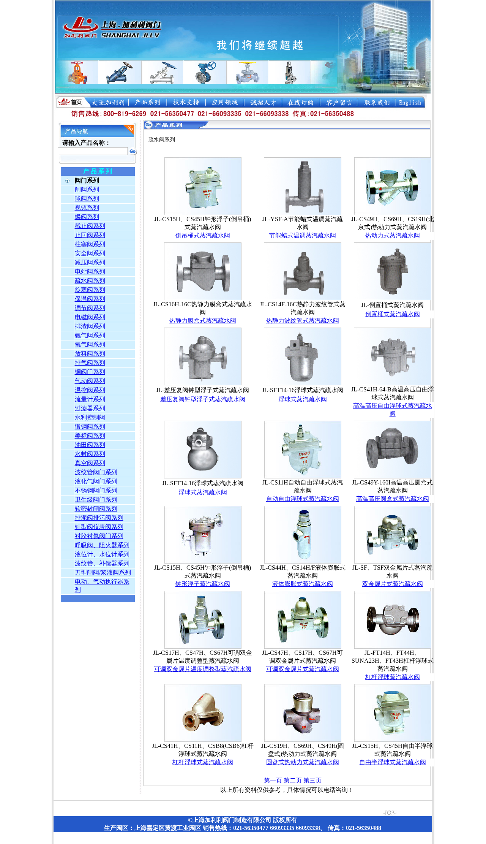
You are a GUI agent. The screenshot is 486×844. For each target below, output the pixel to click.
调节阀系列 (90, 308)
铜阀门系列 (90, 372)
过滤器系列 (90, 408)
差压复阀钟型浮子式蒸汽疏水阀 (202, 399)
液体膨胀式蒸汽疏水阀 (302, 584)
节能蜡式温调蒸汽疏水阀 (302, 235)
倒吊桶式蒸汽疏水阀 (202, 235)
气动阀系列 (90, 381)
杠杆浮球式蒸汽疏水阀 (202, 762)
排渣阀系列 (90, 326)
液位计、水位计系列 (102, 554)
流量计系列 (90, 399)
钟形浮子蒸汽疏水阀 (202, 584)
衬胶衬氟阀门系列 (99, 536)
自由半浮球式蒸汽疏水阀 (392, 762)
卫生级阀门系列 (96, 499)
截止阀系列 (90, 226)
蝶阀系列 (87, 217)
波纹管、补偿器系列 (102, 563)
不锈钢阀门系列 (96, 490)
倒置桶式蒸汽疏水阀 (392, 314)
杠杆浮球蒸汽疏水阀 (392, 677)
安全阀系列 (90, 253)
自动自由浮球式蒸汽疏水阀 (302, 499)
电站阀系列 (90, 271)
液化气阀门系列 (96, 481)
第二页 (293, 780)
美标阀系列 (90, 435)
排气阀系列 (90, 362)
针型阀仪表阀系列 (99, 527)
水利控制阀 (90, 417)
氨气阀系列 (90, 335)
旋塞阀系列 (90, 290)
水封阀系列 (90, 454)
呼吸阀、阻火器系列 (102, 545)
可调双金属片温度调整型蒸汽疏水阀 (202, 669)
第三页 (312, 780)
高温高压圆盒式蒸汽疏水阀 (392, 499)
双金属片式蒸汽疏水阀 (392, 584)
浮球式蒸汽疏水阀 (302, 399)
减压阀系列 (90, 262)
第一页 (273, 780)
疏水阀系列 (90, 280)
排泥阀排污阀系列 (99, 518)
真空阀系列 (90, 463)
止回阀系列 (90, 235)
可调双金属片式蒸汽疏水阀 (302, 669)
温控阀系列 (90, 390)
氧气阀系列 (90, 344)
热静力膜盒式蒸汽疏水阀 (202, 320)
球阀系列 (87, 198)
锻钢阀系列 (90, 426)
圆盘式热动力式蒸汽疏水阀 (302, 762)
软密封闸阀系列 (96, 508)
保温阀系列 (90, 299)
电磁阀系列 (90, 317)
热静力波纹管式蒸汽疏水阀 (302, 320)
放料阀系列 (90, 353)
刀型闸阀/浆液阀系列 (103, 572)
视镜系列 (87, 207)
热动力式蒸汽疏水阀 (392, 235)
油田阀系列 (90, 445)
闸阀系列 (87, 189)
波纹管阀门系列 (96, 472)
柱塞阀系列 (90, 244)
